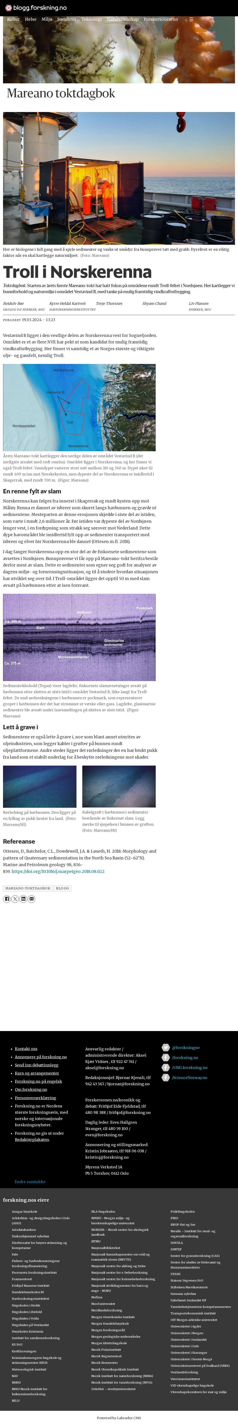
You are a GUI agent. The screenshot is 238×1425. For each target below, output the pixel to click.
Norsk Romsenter (104, 1362)
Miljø (47, 19)
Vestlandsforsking (184, 1372)
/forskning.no (185, 1057)
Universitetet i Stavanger (189, 1352)
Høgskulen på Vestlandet (30, 1325)
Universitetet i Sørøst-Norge (191, 1359)
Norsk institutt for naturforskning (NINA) (122, 1376)
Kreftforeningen (24, 1351)
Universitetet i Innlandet (189, 1339)
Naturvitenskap (123, 19)
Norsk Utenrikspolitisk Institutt (115, 1369)
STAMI (176, 1274)
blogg (62, 888)
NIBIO (16, 1382)
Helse (30, 19)
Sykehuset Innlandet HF (188, 1300)
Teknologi (91, 19)
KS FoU (17, 1344)
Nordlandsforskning (106, 1310)
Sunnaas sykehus (183, 1294)
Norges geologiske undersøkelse (115, 1336)
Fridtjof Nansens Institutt (31, 1285)
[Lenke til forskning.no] (119, 5)
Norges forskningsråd (108, 1330)
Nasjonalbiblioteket (105, 1248)
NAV (15, 1376)
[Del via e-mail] (31, 899)
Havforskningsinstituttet (30, 1298)
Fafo (15, 1254)
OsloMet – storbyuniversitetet (113, 1389)
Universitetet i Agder (186, 1326)
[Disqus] (119, 964)
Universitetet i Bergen (187, 1333)
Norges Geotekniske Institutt (113, 1317)
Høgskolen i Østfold (27, 1312)
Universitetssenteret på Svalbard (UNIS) (200, 1365)
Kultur (13, 19)
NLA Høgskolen (103, 1211)
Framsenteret (22, 1279)
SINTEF (176, 1249)
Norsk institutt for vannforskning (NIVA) (121, 1382)
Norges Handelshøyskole (110, 1323)
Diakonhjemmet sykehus (30, 1236)
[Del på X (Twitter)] (15, 899)
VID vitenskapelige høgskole (192, 1385)
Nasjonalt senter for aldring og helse (118, 1266)
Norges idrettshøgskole (109, 1343)
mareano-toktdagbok (27, 888)
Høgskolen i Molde (26, 1305)
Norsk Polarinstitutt (106, 1349)
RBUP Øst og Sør (183, 1224)
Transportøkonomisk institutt (193, 1313)
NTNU (95, 1241)
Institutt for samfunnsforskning (36, 1338)
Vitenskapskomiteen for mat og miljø (199, 1392)
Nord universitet (103, 1304)
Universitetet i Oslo (185, 1346)
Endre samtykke (30, 1181)
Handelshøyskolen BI (28, 1292)
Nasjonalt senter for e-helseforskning (119, 1272)
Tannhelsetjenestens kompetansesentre (201, 1307)
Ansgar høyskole (24, 1211)
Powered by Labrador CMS (119, 1418)
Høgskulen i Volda (25, 1318)
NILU (16, 1400)
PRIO (174, 1218)
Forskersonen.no (161, 19)
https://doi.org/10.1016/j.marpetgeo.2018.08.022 (58, 871)
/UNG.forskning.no (190, 1067)
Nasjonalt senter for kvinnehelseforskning (123, 1279)
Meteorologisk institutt (29, 1369)
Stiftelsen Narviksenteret (189, 1287)
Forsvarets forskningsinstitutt (34, 1272)
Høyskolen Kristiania (27, 1331)
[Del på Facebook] (7, 899)
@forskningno (186, 1047)
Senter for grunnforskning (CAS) (195, 1256)
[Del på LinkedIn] (23, 899)
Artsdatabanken (24, 1230)
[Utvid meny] (191, 19)
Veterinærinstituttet (185, 1379)
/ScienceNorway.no (189, 1077)
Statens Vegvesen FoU (187, 1280)
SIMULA (177, 1243)
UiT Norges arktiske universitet (194, 1320)
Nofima (96, 1297)
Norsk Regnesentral (106, 1356)
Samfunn (66, 19)
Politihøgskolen (183, 1211)
